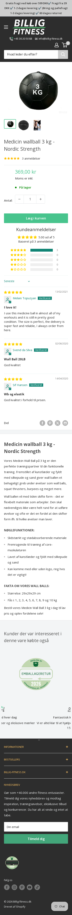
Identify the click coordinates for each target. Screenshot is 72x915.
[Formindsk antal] (19, 199)
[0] (64, 45)
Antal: (8, 200)
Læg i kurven (36, 218)
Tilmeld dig (36, 839)
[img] (13, 292)
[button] (19, 250)
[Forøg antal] (40, 199)
